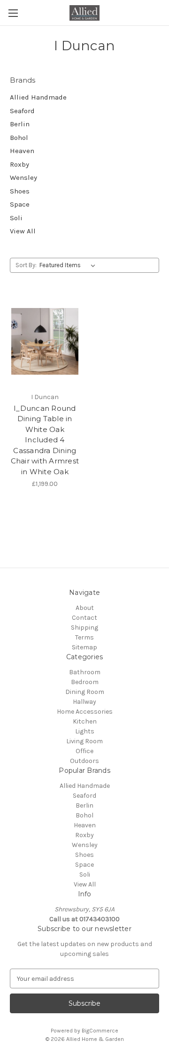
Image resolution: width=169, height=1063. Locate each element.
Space (20, 204)
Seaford (22, 111)
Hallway (84, 702)
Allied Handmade (38, 97)
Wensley (23, 177)
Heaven (22, 150)
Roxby (19, 164)
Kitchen (85, 721)
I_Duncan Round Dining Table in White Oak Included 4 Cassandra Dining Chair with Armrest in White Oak (45, 440)
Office (84, 751)
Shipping (84, 628)
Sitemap (84, 647)
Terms (84, 637)
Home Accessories (85, 712)
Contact (84, 618)
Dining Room (84, 692)
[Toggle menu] (13, 13)
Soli (16, 218)
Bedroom (85, 682)
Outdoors (84, 761)
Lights (84, 731)
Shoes (20, 191)
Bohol (19, 137)
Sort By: (26, 265)
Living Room (84, 741)
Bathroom (84, 672)
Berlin (20, 124)
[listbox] (69, 265)
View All (23, 231)
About (85, 608)
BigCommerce (100, 1030)
